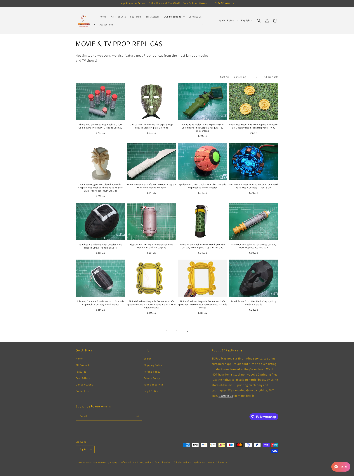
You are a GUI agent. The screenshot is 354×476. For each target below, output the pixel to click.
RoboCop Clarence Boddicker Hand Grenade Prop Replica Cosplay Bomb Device (100, 303)
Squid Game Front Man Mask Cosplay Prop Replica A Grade (254, 303)
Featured (81, 371)
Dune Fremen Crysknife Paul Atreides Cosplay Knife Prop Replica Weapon (151, 186)
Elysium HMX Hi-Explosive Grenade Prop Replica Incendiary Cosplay (151, 246)
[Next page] (187, 331)
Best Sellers (83, 378)
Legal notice (198, 462)
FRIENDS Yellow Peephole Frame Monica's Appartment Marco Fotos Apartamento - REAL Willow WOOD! (151, 304)
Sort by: (224, 77)
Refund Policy (152, 371)
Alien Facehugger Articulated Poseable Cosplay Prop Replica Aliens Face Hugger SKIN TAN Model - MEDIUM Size (100, 187)
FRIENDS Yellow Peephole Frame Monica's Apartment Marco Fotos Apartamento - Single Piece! (202, 304)
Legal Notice (151, 391)
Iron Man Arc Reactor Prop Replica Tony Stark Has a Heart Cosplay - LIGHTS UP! (253, 186)
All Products (83, 365)
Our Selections (84, 384)
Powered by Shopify (107, 462)
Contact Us (82, 391)
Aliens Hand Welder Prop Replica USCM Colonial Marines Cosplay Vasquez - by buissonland (203, 127)
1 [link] (167, 331)
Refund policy (127, 462)
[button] (174, 16)
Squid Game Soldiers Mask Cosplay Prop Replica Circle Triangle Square (100, 246)
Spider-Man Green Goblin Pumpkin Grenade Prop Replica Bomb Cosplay (202, 186)
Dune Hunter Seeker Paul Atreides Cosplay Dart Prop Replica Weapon (253, 246)
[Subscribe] (138, 416)
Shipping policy (181, 462)
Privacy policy (144, 462)
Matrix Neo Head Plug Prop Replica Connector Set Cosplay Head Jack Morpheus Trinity (253, 126)
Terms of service (162, 462)
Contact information (218, 462)
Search (148, 358)
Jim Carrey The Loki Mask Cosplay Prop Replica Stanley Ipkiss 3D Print (151, 126)
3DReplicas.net (90, 462)
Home (79, 358)
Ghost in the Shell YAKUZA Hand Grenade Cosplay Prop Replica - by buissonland (202, 246)
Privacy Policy (152, 378)
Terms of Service (153, 384)
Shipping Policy (153, 365)
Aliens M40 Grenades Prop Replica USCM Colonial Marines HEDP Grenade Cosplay (100, 126)
